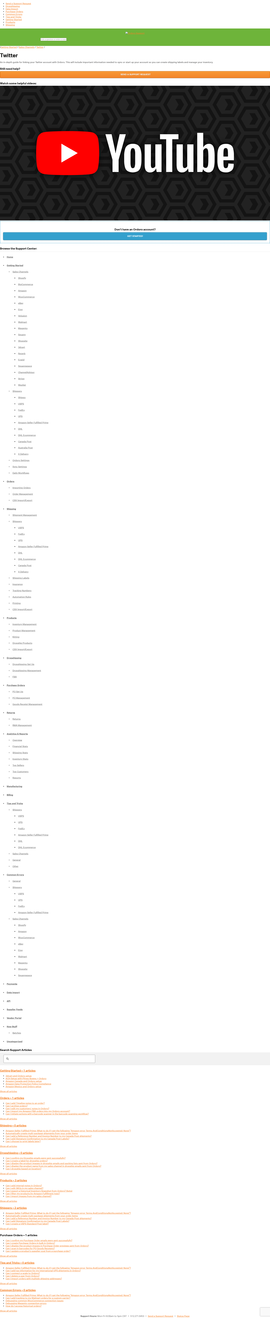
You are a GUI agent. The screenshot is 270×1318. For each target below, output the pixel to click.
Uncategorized (14, 1041)
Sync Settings (20, 466)
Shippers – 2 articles (13, 1207)
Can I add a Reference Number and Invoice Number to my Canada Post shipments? (49, 1136)
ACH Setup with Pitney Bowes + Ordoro (26, 1078)
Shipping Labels (21, 578)
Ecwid (21, 359)
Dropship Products (22, 643)
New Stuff (12, 1026)
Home (10, 257)
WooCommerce (26, 297)
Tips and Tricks (13, 17)
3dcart (21, 347)
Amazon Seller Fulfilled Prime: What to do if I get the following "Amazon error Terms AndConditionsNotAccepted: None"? (68, 1130)
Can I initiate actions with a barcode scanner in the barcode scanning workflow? (47, 1114)
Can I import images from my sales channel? (28, 1196)
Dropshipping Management (27, 670)
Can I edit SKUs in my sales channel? (24, 1188)
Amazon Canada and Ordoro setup (24, 1081)
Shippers (17, 391)
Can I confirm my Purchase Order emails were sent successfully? (39, 1240)
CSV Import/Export (22, 500)
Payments (12, 984)
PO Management (21, 698)
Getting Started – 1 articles (18, 1070)
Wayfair (22, 385)
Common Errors (14, 14)
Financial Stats (20, 746)
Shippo (22, 397)
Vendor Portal (14, 1018)
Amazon (22, 290)
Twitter (39, 47)
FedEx (21, 410)
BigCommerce (25, 284)
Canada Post (25, 441)
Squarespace (25, 366)
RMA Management (22, 725)
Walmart (22, 322)
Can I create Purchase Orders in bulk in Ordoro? (30, 1243)
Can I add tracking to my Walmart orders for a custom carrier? (38, 1298)
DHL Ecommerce (27, 435)
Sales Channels (26, 47)
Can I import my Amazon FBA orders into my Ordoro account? (38, 1111)
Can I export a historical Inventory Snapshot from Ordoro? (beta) (39, 1191)
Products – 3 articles (13, 1180)
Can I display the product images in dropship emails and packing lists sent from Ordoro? (51, 1163)
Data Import (12, 9)
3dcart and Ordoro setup (19, 1076)
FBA (15, 676)
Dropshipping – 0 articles (16, 1152)
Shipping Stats (20, 752)
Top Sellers (18, 765)
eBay (20, 303)
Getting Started (14, 19)
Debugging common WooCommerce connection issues (34, 1300)
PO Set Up (18, 691)
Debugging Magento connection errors (26, 1303)
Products (10, 22)
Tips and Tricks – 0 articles (17, 1262)
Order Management (23, 494)
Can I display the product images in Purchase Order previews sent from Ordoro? (47, 1245)
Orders (10, 481)
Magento (23, 328)
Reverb (21, 353)
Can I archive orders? (17, 1106)
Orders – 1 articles (12, 1098)
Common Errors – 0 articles (18, 1290)
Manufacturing (14, 786)
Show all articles (8, 1091)
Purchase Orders (14, 11)
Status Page (183, 1316)
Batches (17, 1033)
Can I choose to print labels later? (23, 1141)
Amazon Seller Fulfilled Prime (33, 422)
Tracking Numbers (22, 590)
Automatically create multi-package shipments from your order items (42, 1133)
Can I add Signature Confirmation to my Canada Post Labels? (37, 1138)
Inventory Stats (20, 759)
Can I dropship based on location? (23, 1168)
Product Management (24, 630)
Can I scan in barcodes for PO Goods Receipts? (30, 1248)
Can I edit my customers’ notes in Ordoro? (27, 1108)
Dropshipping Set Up (23, 664)
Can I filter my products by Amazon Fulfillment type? (33, 1193)
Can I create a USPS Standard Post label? (27, 1223)
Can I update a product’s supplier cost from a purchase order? (38, 1251)
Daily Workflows (21, 473)
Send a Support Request (18, 3)
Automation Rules (22, 597)
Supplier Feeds (15, 1009)
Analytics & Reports (17, 734)
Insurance (18, 584)
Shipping (10, 25)
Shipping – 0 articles (13, 1125)
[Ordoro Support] (135, 33)
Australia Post (25, 447)
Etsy (20, 309)
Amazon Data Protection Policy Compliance (28, 1084)
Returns (11, 712)
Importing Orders (22, 487)
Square (22, 334)
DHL (20, 429)
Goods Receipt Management (27, 704)
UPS (20, 416)
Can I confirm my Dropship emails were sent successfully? (36, 1158)
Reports (17, 777)
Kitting (16, 637)
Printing (17, 603)
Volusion (22, 315)
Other (15, 866)
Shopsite (22, 341)
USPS (21, 403)
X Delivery (23, 454)
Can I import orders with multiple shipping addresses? (34, 1278)
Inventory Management (25, 624)
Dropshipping (13, 6)
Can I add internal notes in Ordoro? (24, 1185)
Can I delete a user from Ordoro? (23, 1276)
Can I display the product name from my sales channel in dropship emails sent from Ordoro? (53, 1166)
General (17, 860)
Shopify (22, 278)
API (8, 1001)
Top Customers (20, 771)
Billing (10, 795)
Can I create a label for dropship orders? (27, 1160)
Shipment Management (25, 515)
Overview (17, 740)
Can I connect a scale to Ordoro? (23, 1273)
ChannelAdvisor (26, 372)
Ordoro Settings (21, 460)
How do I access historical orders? (23, 1306)
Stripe (21, 378)
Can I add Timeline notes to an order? (25, 1103)
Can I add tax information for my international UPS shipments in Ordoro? (43, 1270)
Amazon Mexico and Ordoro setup (23, 1086)
